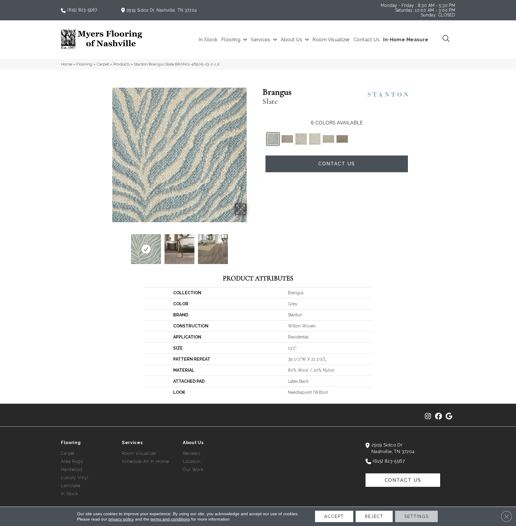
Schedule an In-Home (145, 461)
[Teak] (342, 139)
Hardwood (71, 469)
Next (251, 246)
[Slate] (273, 139)
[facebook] (438, 416)
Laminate (70, 485)
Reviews (191, 453)
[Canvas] (287, 139)
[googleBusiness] (449, 416)
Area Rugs (72, 461)
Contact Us (336, 164)
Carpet (102, 64)
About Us (193, 442)
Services (132, 442)
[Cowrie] (328, 139)
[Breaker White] (315, 139)
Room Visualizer (139, 453)
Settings (416, 516)
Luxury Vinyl (74, 477)
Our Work (193, 469)
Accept (334, 516)
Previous (108, 246)
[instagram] (428, 416)
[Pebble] (301, 139)
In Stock (69, 493)
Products (121, 64)
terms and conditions (170, 519)
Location (192, 461)
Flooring (84, 64)
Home (66, 64)
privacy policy (121, 519)
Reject (374, 516)
